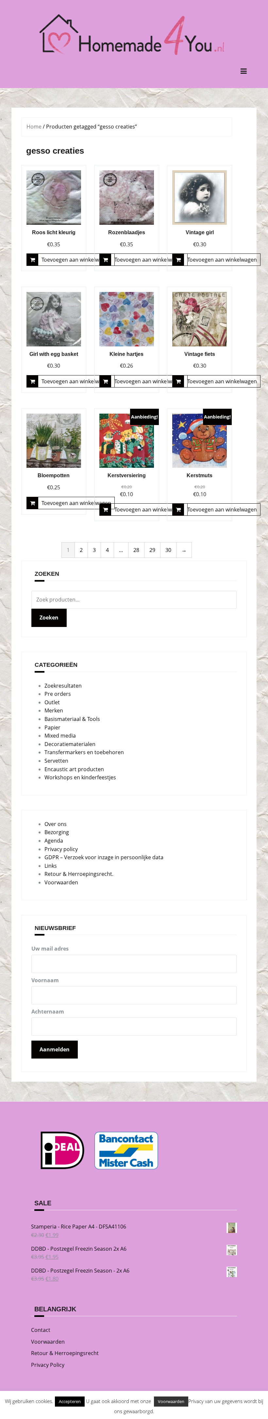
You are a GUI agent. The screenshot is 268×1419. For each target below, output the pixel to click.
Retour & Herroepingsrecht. (78, 873)
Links (50, 865)
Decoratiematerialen (69, 744)
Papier (52, 727)
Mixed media (60, 735)
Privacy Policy (47, 1364)
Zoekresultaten (63, 685)
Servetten (56, 760)
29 (152, 550)
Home (34, 126)
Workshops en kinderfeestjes (80, 777)
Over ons (55, 824)
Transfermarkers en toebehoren (84, 752)
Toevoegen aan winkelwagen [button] (76, 259)
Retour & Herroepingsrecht (65, 1353)
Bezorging (56, 832)
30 (168, 550)
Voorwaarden (61, 882)
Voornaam (45, 980)
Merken (53, 710)
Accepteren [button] (70, 1401)
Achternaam (47, 1011)
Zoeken (49, 617)
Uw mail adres (50, 948)
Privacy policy (61, 849)
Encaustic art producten (74, 769)
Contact (40, 1330)
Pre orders (57, 693)
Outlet (52, 702)
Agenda (53, 840)
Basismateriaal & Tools (72, 719)
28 (136, 550)
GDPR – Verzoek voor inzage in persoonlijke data (103, 857)
